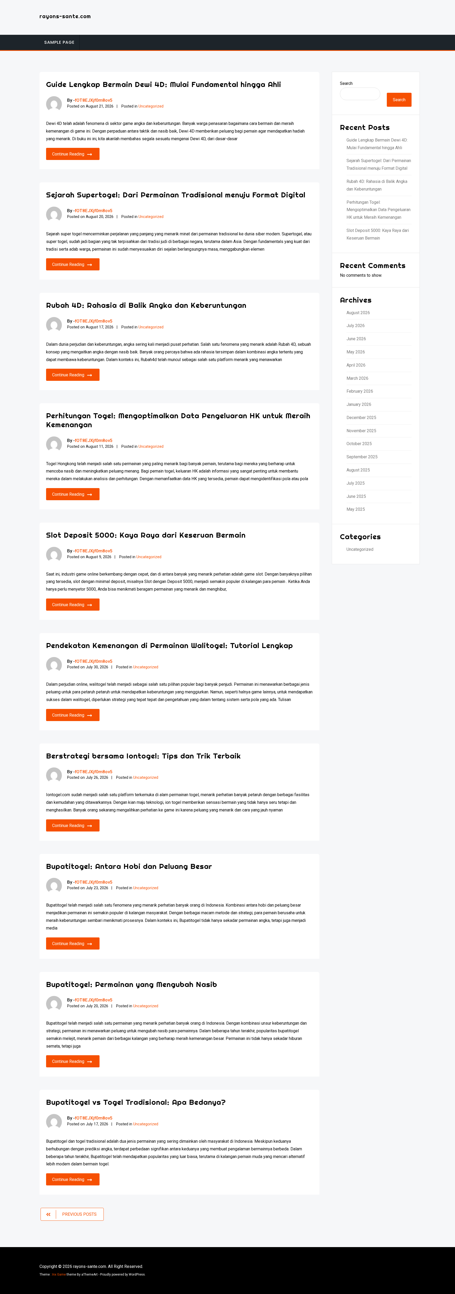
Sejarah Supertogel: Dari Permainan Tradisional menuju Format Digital (175, 194)
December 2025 (361, 417)
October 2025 (359, 443)
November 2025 (361, 430)
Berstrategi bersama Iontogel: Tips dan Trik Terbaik (143, 755)
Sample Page (59, 42)
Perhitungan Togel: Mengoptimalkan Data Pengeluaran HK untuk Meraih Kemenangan (178, 420)
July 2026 (356, 325)
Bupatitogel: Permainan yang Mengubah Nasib (131, 984)
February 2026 (360, 391)
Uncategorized (151, 106)
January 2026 (359, 404)
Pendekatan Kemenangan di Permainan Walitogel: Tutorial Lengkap (169, 645)
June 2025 (356, 496)
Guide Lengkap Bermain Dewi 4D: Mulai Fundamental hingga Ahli (163, 84)
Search (346, 83)
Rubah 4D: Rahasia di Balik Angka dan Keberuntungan (146, 305)
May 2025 (356, 509)
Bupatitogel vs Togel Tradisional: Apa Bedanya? (136, 1102)
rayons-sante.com (65, 16)
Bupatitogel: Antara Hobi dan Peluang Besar (129, 866)
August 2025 (358, 470)
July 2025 (356, 483)
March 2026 (357, 378)
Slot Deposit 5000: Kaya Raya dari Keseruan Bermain (146, 534)
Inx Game (59, 1274)
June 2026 (356, 338)
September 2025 (362, 456)
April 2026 (356, 365)
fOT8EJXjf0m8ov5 (93, 100)
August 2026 (358, 312)
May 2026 (356, 351)
